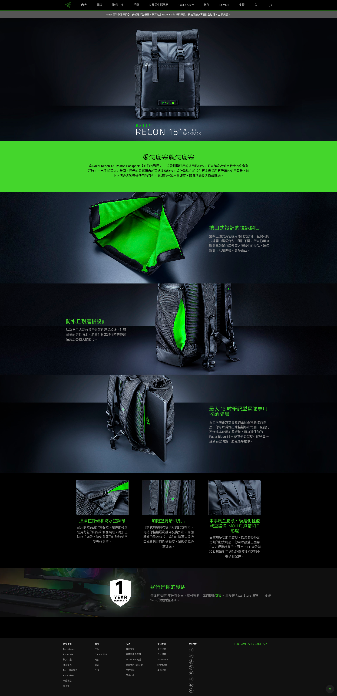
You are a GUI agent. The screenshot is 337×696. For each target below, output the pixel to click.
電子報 (66, 686)
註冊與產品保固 (133, 654)
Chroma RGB (101, 654)
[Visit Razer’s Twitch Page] (191, 684)
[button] (270, 5)
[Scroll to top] (330, 689)
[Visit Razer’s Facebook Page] (191, 650)
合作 (97, 670)
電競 (97, 665)
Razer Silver (68, 675)
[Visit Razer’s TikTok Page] (191, 679)
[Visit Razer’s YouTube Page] (191, 673)
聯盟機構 (67, 681)
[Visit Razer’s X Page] (191, 667)
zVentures (162, 665)
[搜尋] (256, 5)
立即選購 (224, 14)
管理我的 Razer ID (134, 665)
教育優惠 (67, 665)
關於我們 (161, 649)
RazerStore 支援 (133, 659)
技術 (97, 649)
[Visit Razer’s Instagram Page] (191, 655)
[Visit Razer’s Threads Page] (191, 661)
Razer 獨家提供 (70, 670)
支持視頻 (130, 670)
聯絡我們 (161, 670)
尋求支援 (130, 649)
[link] (68, 5)
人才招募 (161, 654)
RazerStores (68, 649)
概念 (97, 659)
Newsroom (162, 659)
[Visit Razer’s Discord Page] (191, 690)
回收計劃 (130, 675)
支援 (218, 595)
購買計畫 (67, 659)
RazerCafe (68, 654)
